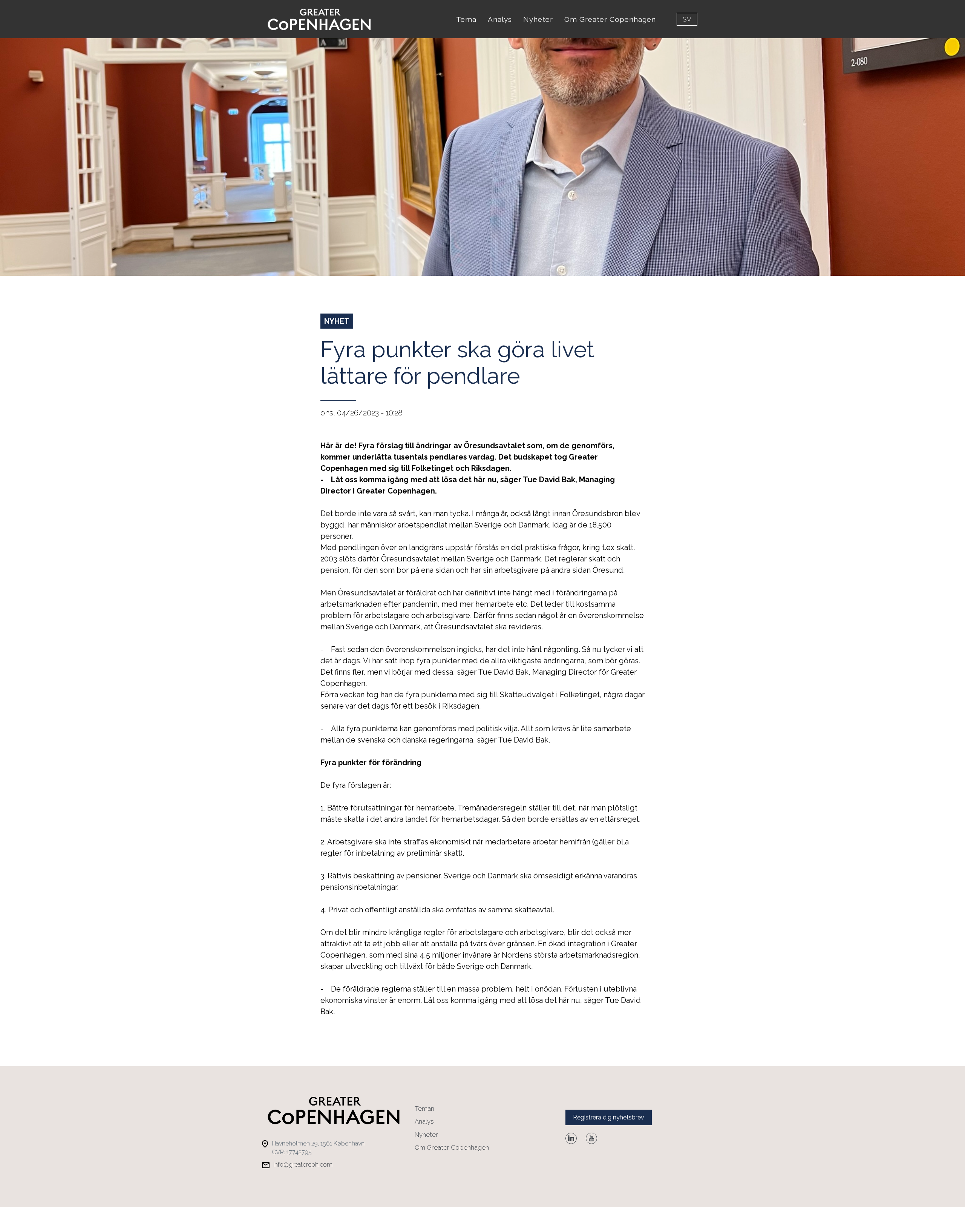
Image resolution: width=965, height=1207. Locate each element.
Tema (466, 19)
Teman (424, 1108)
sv (687, 19)
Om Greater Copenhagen (610, 19)
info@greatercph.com (302, 1164)
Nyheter (538, 19)
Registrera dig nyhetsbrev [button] (608, 1117)
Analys (500, 19)
